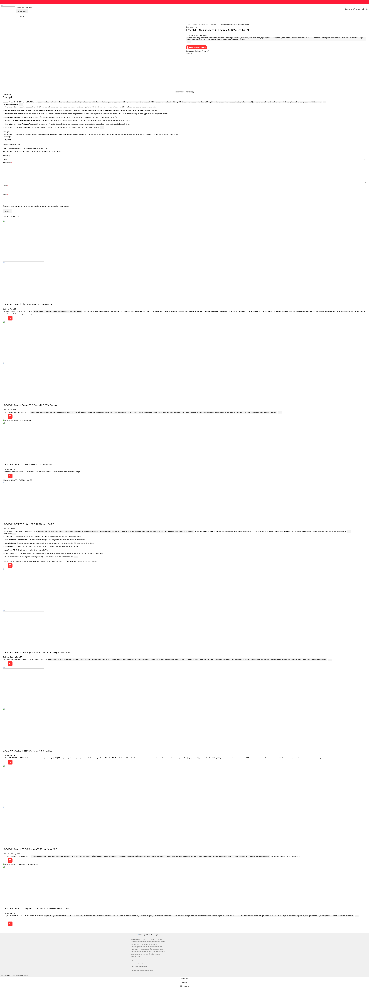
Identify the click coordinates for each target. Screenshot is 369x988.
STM (208, 39)
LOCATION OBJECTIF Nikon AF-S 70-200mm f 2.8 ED (28, 524)
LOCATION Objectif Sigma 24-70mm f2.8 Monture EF (27, 304)
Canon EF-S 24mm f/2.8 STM (19, 412)
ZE (278, 856)
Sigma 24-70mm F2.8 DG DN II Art (16, 311)
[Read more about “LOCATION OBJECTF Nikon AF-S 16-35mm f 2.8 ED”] (5, 761)
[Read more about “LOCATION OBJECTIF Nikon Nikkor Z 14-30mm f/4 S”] (5, 475)
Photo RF (212, 24)
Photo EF (13, 309)
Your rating (7, 156)
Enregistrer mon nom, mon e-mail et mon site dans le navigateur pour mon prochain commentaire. (36, 206)
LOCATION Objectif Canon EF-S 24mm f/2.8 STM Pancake (30, 405)
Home (188, 24)
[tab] (180, 92)
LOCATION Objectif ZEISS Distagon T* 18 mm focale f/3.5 (30, 849)
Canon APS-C (72, 412)
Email (5, 195)
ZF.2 (289, 856)
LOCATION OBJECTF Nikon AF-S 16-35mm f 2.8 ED (27, 751)
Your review (7, 162)
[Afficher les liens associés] (189, 42)
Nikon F (12, 529)
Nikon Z (12, 469)
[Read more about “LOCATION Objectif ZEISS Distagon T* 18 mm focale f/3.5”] (5, 860)
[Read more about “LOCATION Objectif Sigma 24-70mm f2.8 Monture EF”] (5, 317)
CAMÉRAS (196, 24)
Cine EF (12, 657)
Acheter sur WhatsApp (197, 47)
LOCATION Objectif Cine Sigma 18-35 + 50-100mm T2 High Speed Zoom (37, 652)
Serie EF (19, 657)
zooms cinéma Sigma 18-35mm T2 (18, 659)
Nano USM (191, 39)
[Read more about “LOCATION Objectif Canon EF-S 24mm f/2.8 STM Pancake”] (5, 416)
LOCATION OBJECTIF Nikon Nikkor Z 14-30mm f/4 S (28, 464)
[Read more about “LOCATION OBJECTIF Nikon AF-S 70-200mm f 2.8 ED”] (5, 565)
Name (5, 186)
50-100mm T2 (36, 659)
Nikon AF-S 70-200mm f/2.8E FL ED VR (18, 531)
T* (165, 856)
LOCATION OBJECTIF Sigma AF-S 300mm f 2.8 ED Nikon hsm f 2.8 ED (36, 908)
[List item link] (148, 966)
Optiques (205, 24)
